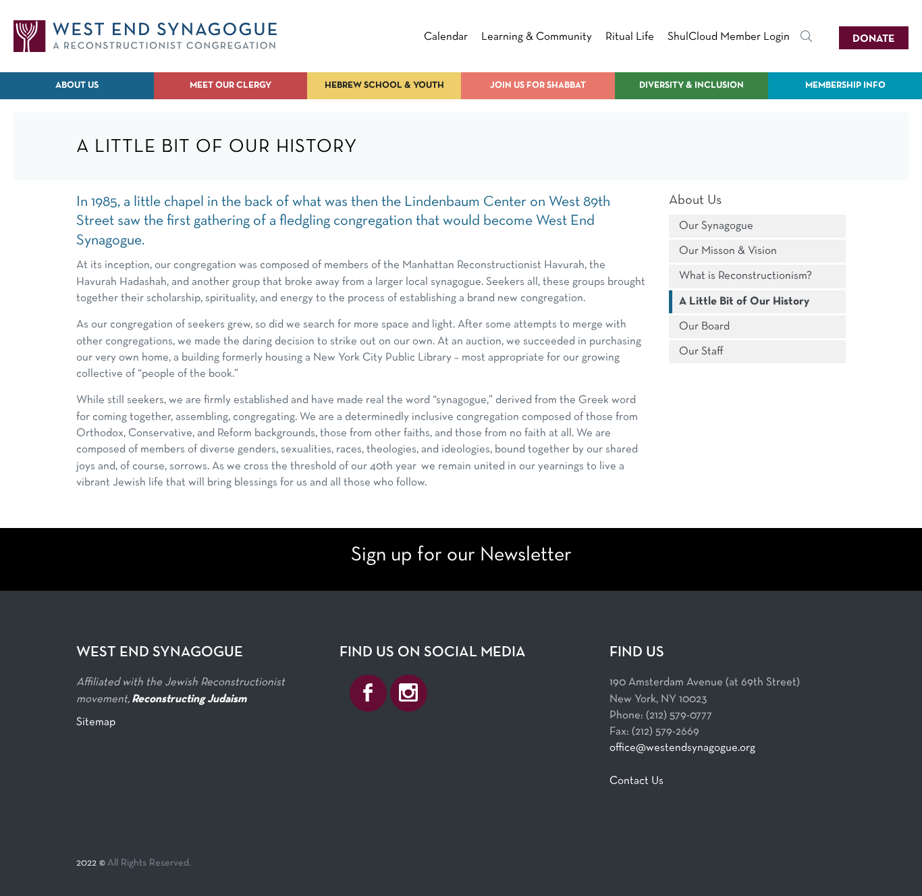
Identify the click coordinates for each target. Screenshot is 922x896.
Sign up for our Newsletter (461, 555)
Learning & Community (536, 37)
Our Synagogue (716, 226)
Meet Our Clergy (230, 85)
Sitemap (95, 722)
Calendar (446, 37)
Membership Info (845, 85)
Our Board (704, 326)
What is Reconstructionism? (745, 276)
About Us (77, 85)
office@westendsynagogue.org (682, 748)
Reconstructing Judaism (189, 699)
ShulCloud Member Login (729, 37)
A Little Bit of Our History (744, 301)
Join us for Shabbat (538, 85)
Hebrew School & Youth (384, 85)
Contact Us (636, 781)
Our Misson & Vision (728, 251)
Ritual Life (629, 37)
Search (806, 39)
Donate (873, 39)
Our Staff (701, 351)
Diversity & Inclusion (691, 85)
